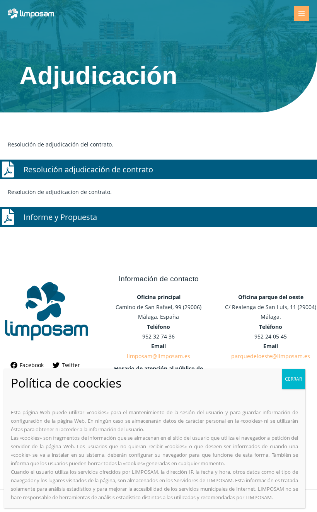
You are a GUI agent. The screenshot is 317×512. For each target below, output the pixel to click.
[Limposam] (31, 14)
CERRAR (293, 379)
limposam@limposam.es (158, 356)
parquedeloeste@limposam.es (270, 356)
